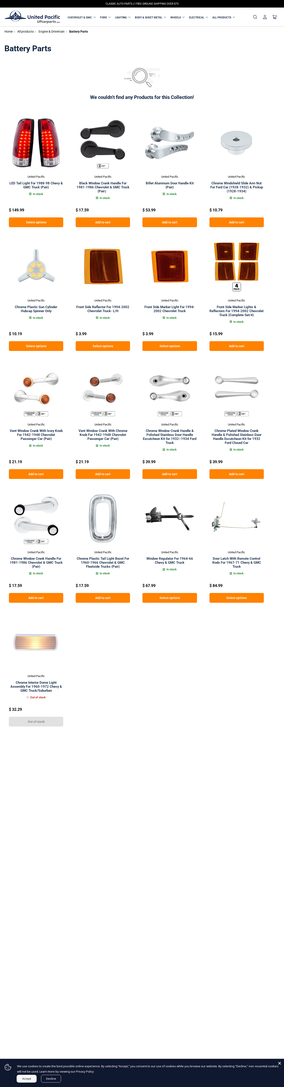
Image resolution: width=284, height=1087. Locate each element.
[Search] (255, 17)
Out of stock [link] (36, 721)
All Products (221, 17)
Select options (36, 222)
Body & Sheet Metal (148, 17)
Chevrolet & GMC (80, 17)
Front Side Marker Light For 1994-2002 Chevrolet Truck (169, 309)
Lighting (121, 17)
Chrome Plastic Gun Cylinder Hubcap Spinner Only (36, 309)
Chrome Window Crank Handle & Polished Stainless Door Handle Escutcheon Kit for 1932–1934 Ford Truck (169, 437)
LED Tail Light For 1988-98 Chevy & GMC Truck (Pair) (36, 185)
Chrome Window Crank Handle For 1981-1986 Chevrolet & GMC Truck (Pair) (36, 563)
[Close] (279, 1063)
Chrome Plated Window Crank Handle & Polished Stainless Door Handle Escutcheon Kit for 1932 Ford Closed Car (236, 437)
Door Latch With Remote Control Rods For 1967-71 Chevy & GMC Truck (236, 563)
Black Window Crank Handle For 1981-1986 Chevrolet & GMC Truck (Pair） (103, 187)
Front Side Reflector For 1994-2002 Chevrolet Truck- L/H (102, 309)
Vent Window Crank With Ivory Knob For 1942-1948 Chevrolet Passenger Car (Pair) (36, 435)
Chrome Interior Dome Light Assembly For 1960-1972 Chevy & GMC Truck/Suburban (36, 687)
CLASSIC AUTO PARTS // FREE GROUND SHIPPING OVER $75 (142, 3)
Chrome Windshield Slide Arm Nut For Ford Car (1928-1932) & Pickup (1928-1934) (236, 187)
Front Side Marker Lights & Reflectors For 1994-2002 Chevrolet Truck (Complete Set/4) (236, 311)
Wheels (175, 17)
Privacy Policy (85, 1071)
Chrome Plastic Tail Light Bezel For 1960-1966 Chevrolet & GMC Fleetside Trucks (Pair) (103, 563)
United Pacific (36, 176)
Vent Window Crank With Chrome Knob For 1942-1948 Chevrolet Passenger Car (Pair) (103, 435)
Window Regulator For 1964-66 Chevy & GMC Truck (169, 561)
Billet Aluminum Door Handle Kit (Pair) (170, 185)
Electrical (196, 17)
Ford (103, 17)
